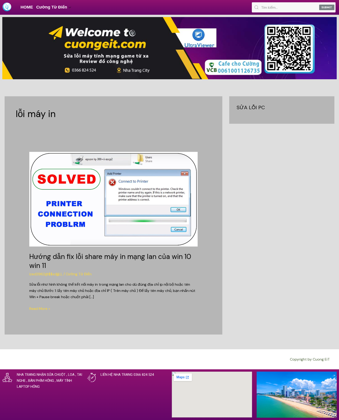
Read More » (39, 308)
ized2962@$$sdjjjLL (45, 274)
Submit (326, 7)
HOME (27, 7)
